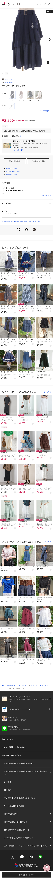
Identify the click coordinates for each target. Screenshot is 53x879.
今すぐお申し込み (18, 150)
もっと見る (45, 195)
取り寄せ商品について (13, 171)
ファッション (23, 685)
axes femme (9, 82)
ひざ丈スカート (45, 685)
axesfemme (11, 685)
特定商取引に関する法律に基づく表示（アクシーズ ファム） (22, 221)
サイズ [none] (4, 106)
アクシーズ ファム (11, 79)
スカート (34, 685)
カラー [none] (4, 93)
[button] (26, 39)
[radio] (12, 96)
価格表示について (11, 168)
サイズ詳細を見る (45, 111)
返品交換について (11, 174)
